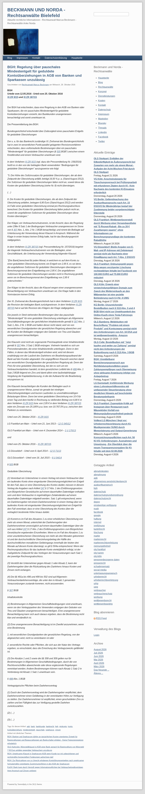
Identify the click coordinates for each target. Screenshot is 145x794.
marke (97, 536)
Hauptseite (77, 58)
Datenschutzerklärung (56, 58)
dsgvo (97, 502)
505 (59, 151)
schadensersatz (102, 566)
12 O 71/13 (55, 451)
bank (33, 726)
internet (97, 522)
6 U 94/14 (57, 458)
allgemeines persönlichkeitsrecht (110, 481)
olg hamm (99, 553)
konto (70, 726)
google (97, 515)
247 (43, 488)
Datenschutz (104, 109)
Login (96, 635)
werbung (98, 597)
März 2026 (99, 666)
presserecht (99, 563)
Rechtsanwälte (105, 87)
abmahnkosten (101, 471)
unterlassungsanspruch (105, 573)
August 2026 (100, 649)
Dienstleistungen (106, 96)
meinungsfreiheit (102, 546)
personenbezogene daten (107, 559)
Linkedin (102, 132)
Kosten (101, 100)
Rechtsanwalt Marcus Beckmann (35, 85)
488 (75, 369)
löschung (98, 532)
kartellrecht (99, 529)
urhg (96, 583)
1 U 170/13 (70, 430)
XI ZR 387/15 (30, 97)
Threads (102, 128)
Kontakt (36, 58)
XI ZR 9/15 (12, 97)
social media (100, 570)
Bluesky (102, 123)
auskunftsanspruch (103, 485)
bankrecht (50, 726)
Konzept (102, 91)
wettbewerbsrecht (102, 600)
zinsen (58, 730)
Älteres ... (98, 673)
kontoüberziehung (14, 730)
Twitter (101, 141)
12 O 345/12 (64, 424)
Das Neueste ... (101, 670)
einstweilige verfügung (105, 505)
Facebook (103, 137)
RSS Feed (101, 618)
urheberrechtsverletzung (106, 580)
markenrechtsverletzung (106, 542)
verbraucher (100, 590)
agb (28, 726)
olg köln (98, 556)
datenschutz (100, 491)
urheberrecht (100, 576)
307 (15, 230)
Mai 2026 (98, 660)
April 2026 (99, 663)
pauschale (40, 730)
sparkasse (50, 730)
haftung (97, 519)
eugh (96, 508)
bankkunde (40, 726)
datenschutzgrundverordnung (108, 495)
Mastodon (103, 118)
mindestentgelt (29, 730)
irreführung (99, 525)
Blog (9, 58)
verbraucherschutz (103, 593)
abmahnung (100, 474)
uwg (96, 587)
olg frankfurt (99, 549)
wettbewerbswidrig (103, 604)
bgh (56, 726)
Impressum (22, 58)
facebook (98, 512)
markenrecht (100, 539)
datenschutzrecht (102, 498)
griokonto (63, 726)
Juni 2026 (99, 656)
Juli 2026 (98, 653)
